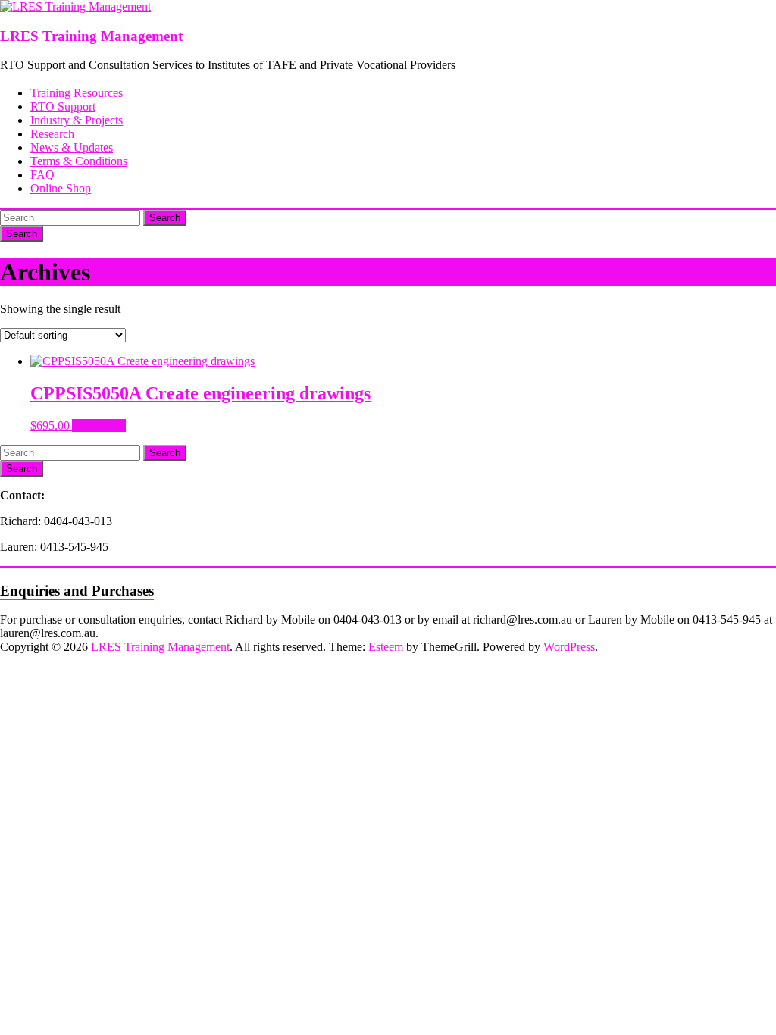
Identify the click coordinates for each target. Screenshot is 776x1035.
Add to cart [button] (99, 425)
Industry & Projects (76, 120)
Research (52, 133)
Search (164, 218)
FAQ (42, 174)
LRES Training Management (91, 36)
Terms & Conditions (78, 161)
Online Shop (60, 188)
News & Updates (71, 147)
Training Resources (76, 92)
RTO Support (62, 106)
